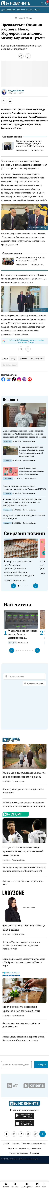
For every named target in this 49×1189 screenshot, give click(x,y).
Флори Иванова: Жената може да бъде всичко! (24, 927)
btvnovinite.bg (40, 228)
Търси (43, 1064)
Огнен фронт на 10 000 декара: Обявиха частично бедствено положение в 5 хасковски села (31, 451)
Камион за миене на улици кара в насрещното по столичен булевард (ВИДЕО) (24, 487)
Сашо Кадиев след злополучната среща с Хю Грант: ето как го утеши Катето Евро (24, 962)
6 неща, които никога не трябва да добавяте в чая (21, 1025)
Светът (29, 18)
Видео (36, 10)
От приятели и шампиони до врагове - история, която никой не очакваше (23, 851)
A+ (10, 101)
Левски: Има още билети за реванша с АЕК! (23, 882)
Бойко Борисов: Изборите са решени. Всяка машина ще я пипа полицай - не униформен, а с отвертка (22, 502)
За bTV (6, 1143)
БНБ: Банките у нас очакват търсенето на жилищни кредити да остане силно (24, 804)
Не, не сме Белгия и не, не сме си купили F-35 (30, 258)
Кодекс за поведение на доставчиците (24, 1148)
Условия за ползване (19, 1153)
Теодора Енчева (16, 90)
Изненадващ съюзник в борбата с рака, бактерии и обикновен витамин (24, 1038)
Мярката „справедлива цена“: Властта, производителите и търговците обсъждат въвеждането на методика (19, 568)
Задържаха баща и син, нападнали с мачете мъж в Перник (24, 517)
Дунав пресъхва (8, 10)
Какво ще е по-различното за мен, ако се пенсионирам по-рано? (24, 775)
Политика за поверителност (34, 1143)
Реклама (15, 1143)
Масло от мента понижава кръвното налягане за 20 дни (21, 1009)
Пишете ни (34, 1153)
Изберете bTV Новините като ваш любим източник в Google (26, 341)
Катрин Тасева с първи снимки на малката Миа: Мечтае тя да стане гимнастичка (21, 945)
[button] (13, 585)
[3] (46, 3)
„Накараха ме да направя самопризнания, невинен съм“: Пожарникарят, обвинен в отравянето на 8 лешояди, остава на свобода (24, 433)
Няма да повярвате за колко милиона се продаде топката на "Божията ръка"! (24, 869)
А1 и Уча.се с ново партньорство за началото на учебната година (31, 471)
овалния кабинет (37, 359)
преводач (23, 359)
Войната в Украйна (25, 10)
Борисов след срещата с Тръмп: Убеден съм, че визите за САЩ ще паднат (30, 143)
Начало (20, 18)
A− (4, 101)
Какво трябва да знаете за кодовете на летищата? (23, 790)
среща (13, 359)
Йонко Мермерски (9, 365)
